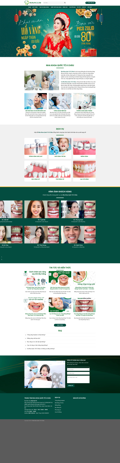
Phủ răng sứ (58, 409)
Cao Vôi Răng (58, 412)
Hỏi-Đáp (90, 7)
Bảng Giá (65, 7)
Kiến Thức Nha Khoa (56, 7)
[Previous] (1, 58)
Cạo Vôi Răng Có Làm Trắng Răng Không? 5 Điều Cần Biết (60, 314)
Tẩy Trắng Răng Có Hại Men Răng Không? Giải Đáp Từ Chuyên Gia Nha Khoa (84, 314)
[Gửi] (65, 3)
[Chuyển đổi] (25, 334)
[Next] (5, 58)
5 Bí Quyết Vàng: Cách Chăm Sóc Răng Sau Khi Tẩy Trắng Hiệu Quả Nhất (35, 288)
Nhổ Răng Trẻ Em (59, 402)
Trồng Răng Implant (60, 400)
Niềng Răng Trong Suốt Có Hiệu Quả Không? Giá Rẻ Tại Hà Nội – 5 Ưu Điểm (84, 288)
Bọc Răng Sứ (58, 407)
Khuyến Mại (72, 7)
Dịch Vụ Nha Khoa (44, 7)
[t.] (60, 35)
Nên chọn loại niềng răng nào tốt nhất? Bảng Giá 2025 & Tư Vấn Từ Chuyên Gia (60, 288)
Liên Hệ (84, 7)
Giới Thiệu (35, 7)
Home (29, 7)
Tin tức (79, 7)
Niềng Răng (58, 405)
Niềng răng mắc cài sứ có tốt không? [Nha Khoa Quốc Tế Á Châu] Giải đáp (35, 314)
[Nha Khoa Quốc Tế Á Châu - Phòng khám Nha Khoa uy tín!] (32, 2)
